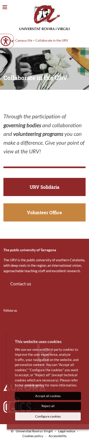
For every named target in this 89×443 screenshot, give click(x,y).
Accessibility (58, 436)
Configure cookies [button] (48, 416)
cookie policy (34, 385)
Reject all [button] (48, 406)
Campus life (23, 40)
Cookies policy (32, 436)
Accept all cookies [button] (48, 396)
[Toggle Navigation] (4, 7)
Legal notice (66, 431)
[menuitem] (6, 324)
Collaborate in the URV (51, 40)
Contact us (20, 283)
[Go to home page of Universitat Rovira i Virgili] (44, 17)
